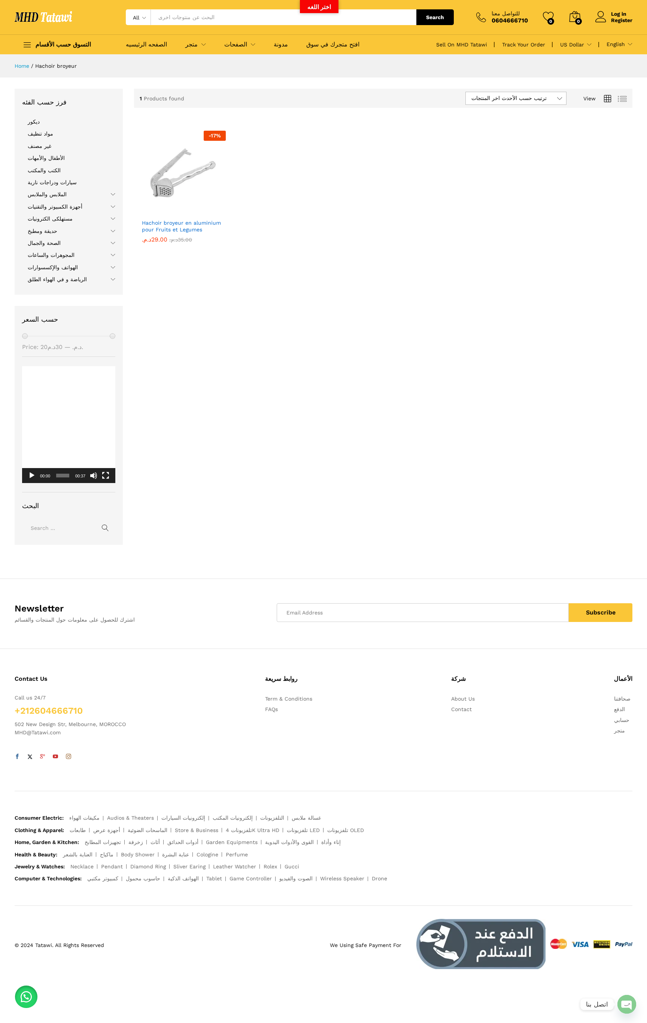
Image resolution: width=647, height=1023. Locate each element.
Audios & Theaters (130, 818)
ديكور (34, 122)
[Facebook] (17, 757)
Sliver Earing (189, 866)
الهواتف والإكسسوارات (53, 267)
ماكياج (106, 854)
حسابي (621, 720)
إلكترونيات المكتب (233, 818)
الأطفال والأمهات (46, 158)
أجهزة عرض (106, 830)
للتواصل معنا (506, 13)
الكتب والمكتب (44, 170)
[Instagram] (68, 757)
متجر (619, 731)
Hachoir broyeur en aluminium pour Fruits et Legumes (181, 226)
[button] (158, 210)
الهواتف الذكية (183, 878)
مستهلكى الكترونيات (50, 219)
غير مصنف (39, 146)
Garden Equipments (232, 842)
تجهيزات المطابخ (103, 842)
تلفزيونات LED (303, 830)
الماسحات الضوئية (147, 830)
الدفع (619, 709)
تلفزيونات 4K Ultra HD (252, 830)
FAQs (271, 709)
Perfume (237, 854)
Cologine (207, 854)
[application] (68, 424)
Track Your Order (523, 45)
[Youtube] (55, 757)
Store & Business (196, 830)
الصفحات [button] (235, 45)
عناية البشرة (175, 854)
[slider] (62, 475)
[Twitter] (30, 757)
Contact (461, 709)
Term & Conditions (288, 699)
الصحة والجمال (44, 243)
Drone (379, 878)
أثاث (155, 842)
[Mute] (93, 475)
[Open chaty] (626, 1004)
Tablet (214, 878)
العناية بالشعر (77, 854)
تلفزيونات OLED (345, 830)
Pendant (112, 866)
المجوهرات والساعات (51, 255)
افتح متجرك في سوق (332, 45)
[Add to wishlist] (192, 210)
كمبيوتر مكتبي (102, 878)
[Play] (32, 475)
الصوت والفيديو (296, 878)
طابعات (78, 830)
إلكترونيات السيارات (183, 818)
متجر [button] (191, 45)
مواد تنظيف (40, 134)
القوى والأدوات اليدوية (289, 842)
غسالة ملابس (306, 818)
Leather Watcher (234, 866)
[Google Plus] (42, 757)
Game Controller (251, 878)
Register (621, 20)
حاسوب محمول (143, 878)
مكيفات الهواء (84, 818)
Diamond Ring (148, 866)
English (616, 44)
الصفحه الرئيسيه (146, 45)
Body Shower (138, 854)
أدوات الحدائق (182, 842)
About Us (463, 699)
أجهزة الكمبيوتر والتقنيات (55, 207)
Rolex (270, 866)
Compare (209, 210)
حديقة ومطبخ (42, 231)
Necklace (82, 866)
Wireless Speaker (342, 878)
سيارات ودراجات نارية (52, 182)
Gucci (292, 866)
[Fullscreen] (105, 475)
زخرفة (135, 842)
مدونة (281, 45)
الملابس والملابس (47, 194)
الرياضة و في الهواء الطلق (57, 279)
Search (435, 17)
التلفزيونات (272, 818)
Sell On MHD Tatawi (461, 45)
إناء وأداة (331, 842)
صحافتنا (622, 699)
